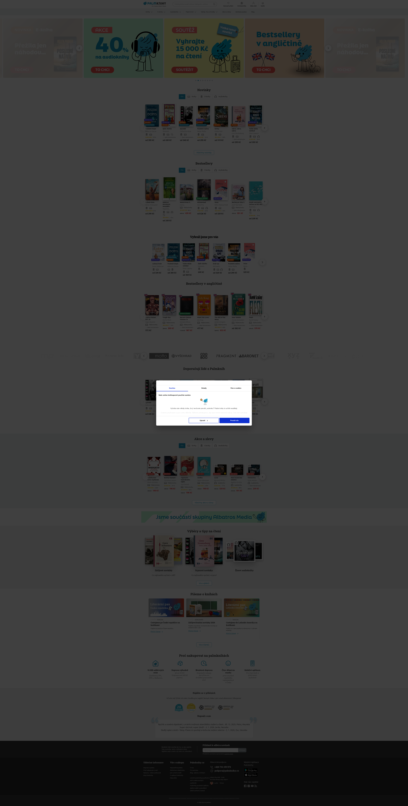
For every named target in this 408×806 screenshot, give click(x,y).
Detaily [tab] (204, 388)
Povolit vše (234, 420)
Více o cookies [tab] (235, 388)
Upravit (202, 420)
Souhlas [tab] (172, 388)
